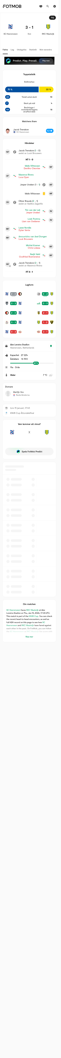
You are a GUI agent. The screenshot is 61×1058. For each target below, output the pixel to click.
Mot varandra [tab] (46, 49)
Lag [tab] (12, 49)
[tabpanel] (29, 327)
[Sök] (47, 6)
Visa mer (29, 636)
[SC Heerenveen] (12, 434)
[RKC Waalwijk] (46, 434)
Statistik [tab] (33, 49)
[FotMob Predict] (29, 61)
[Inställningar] (54, 6)
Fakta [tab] (5, 49)
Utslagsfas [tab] (21, 49)
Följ (52, 18)
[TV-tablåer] (40, 6)
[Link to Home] (12, 6)
